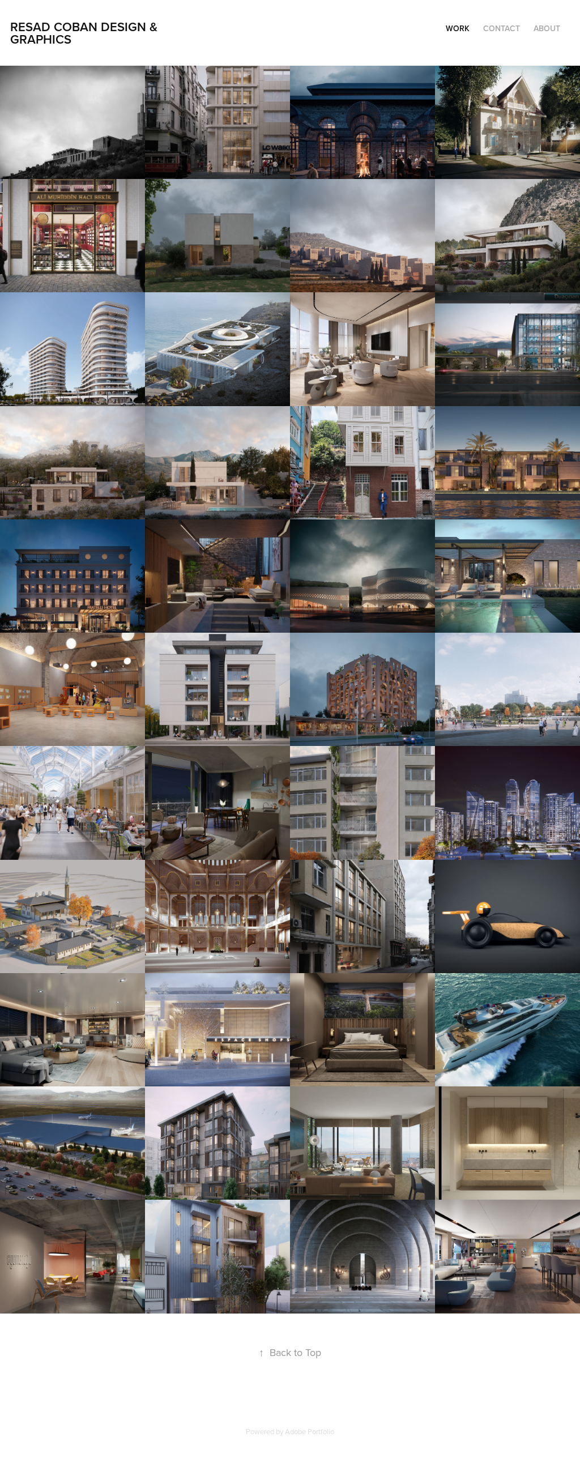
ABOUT (547, 28)
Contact (501, 28)
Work (458, 28)
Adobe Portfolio (309, 1431)
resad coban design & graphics (85, 33)
